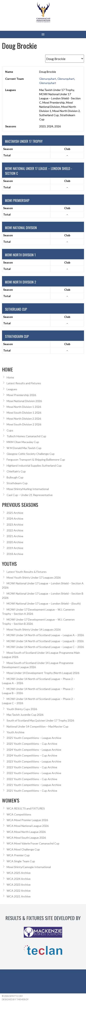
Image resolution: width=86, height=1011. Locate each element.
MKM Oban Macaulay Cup (23, 442)
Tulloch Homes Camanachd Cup (26, 436)
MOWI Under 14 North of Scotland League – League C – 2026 (45, 647)
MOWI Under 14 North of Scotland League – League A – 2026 (45, 635)
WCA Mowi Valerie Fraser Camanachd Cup (33, 843)
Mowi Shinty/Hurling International (28, 489)
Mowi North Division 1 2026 (24, 406)
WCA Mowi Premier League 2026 (27, 820)
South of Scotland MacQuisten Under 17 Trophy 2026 (40, 720)
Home (10, 377)
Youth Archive (15, 732)
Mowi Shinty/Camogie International (29, 867)
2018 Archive (15, 554)
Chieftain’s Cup (16, 471)
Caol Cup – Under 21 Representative (30, 495)
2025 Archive (15, 512)
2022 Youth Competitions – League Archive (34, 773)
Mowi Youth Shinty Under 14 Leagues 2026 (34, 629)
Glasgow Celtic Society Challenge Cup (31, 453)
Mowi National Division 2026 (24, 401)
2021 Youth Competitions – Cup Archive (32, 790)
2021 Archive (15, 536)
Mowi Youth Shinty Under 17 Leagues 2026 (34, 577)
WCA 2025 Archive (19, 872)
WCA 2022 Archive (19, 890)
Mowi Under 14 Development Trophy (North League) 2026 (43, 673)
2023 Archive (15, 524)
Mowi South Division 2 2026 (24, 424)
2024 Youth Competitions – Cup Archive (32, 755)
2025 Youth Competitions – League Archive (34, 738)
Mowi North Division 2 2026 (24, 418)
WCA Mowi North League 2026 (26, 831)
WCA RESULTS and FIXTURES (26, 808)
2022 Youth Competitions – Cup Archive (32, 779)
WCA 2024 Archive (19, 878)
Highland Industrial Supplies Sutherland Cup (34, 465)
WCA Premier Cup (18, 855)
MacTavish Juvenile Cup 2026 (25, 714)
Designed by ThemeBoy (15, 999)
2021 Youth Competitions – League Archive (34, 784)
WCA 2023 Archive (19, 884)
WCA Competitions (19, 814)
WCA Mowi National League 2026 (28, 825)
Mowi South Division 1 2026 (24, 412)
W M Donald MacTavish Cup (24, 448)
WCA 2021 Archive (19, 896)
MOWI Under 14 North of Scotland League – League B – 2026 (45, 641)
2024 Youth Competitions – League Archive (34, 749)
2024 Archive (15, 518)
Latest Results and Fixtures (24, 383)
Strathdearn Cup (17, 483)
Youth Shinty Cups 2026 (22, 709)
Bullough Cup (15, 477)
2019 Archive (15, 548)
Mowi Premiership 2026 (21, 395)
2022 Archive (15, 530)
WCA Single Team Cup (21, 861)
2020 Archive (15, 542)
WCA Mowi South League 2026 (26, 837)
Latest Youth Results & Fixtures (27, 571)
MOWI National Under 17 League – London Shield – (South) (44, 603)
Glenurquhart (47, 78)
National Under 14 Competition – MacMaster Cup (37, 726)
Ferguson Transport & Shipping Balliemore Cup (36, 459)
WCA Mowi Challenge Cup (23, 849)
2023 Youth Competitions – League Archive (34, 761)
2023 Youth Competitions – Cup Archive (32, 767)
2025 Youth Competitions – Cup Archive (32, 743)
